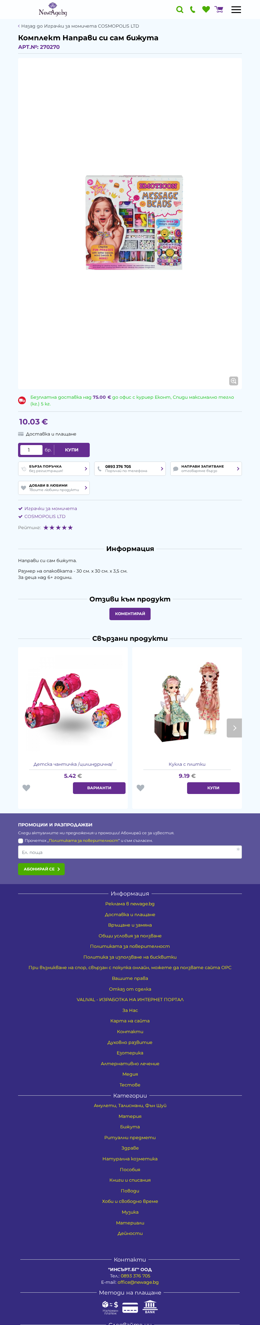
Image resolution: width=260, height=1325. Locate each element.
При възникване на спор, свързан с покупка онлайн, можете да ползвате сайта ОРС (130, 967)
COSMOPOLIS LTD (45, 516)
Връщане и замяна (130, 925)
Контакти (130, 1031)
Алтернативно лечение (130, 1063)
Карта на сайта (130, 1021)
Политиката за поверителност (83, 840)
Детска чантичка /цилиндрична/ (73, 764)
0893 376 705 (135, 1276)
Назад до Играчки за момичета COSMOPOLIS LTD (80, 26)
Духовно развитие (130, 1042)
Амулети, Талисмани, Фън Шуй (130, 1105)
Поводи (130, 1191)
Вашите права (130, 978)
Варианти (99, 787)
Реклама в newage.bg (130, 904)
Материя (130, 1116)
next (234, 728)
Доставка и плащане (130, 914)
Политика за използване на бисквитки (130, 957)
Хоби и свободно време (130, 1201)
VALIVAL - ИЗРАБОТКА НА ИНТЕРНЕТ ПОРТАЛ (130, 999)
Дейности (130, 1233)
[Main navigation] (236, 9)
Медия (130, 1074)
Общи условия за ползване (130, 936)
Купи (72, 450)
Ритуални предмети (130, 1137)
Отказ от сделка (130, 989)
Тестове (130, 1085)
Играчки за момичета (50, 508)
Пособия (130, 1169)
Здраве (130, 1148)
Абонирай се (39, 869)
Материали (130, 1223)
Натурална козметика (130, 1159)
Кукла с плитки (187, 764)
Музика (130, 1212)
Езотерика (130, 1053)
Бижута (130, 1127)
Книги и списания (130, 1180)
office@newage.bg (138, 1282)
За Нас (130, 1010)
